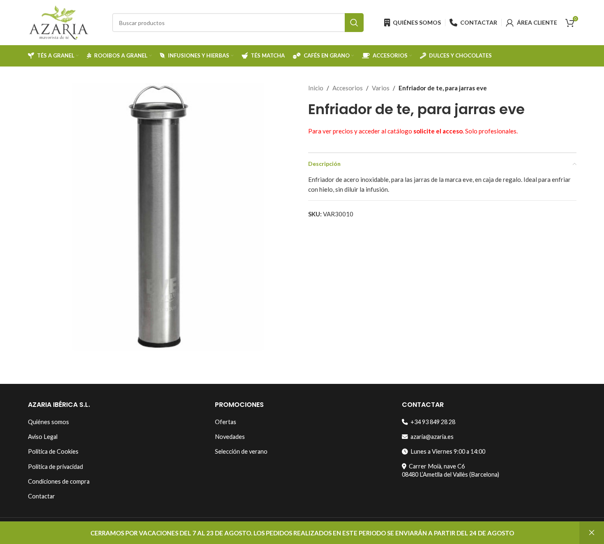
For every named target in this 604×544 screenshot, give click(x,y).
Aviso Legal (43, 436)
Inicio (315, 88)
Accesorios (347, 88)
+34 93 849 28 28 (431, 421)
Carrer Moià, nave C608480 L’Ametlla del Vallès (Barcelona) (450, 470)
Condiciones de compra (59, 481)
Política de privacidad (55, 466)
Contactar (41, 496)
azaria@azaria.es (431, 436)
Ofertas (225, 421)
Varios (381, 88)
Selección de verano (241, 451)
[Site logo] (59, 21)
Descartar (591, 533)
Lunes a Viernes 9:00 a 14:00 (446, 451)
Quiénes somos (48, 421)
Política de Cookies (53, 451)
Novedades (230, 436)
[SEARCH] (354, 22)
